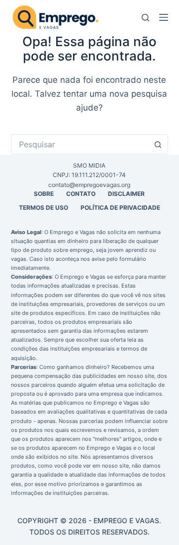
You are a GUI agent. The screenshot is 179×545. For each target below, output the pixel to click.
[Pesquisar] (145, 17)
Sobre (44, 193)
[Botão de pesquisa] (158, 144)
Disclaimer (126, 193)
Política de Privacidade (120, 207)
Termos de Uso (43, 207)
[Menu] (163, 17)
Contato (80, 193)
